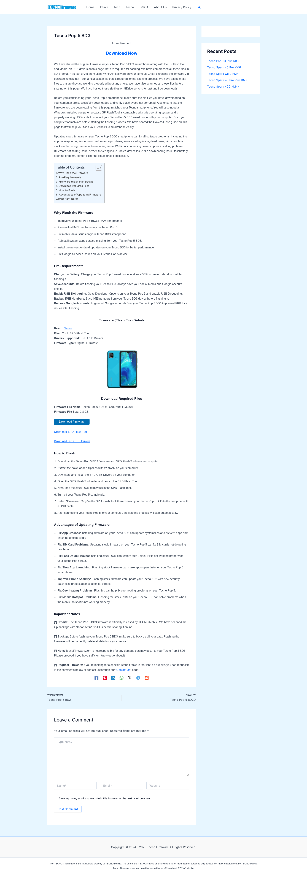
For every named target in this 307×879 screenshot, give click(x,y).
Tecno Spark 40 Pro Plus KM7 (227, 80)
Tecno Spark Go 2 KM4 (222, 73)
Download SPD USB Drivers (72, 441)
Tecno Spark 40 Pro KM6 (224, 67)
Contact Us (123, 669)
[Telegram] (138, 678)
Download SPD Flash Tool (71, 431)
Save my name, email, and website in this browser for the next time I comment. (105, 798)
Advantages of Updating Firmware (80, 194)
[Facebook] (96, 678)
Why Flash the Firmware (73, 172)
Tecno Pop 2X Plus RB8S (223, 61)
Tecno (68, 328)
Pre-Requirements (70, 177)
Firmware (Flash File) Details (76, 181)
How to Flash (67, 190)
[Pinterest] (105, 678)
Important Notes (68, 198)
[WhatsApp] (121, 678)
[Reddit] (147, 678)
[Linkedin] (113, 678)
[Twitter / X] (130, 678)
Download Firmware (72, 421)
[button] (199, 7)
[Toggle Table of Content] (97, 168)
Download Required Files (74, 185)
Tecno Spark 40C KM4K (223, 86)
